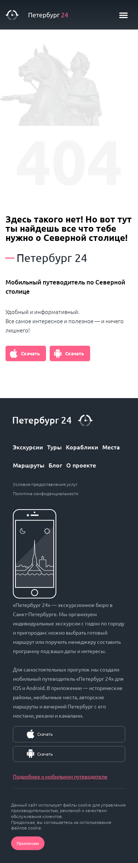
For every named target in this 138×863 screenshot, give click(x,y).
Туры (54, 447)
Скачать (30, 353)
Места (111, 447)
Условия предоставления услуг (45, 484)
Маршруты (29, 465)
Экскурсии (28, 447)
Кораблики (82, 447)
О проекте (81, 465)
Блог (55, 465)
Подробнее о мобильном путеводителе (60, 776)
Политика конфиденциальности (45, 493)
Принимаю (28, 843)
